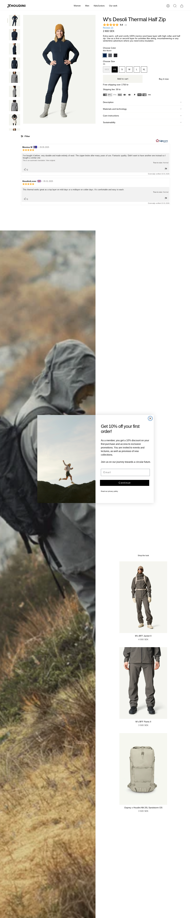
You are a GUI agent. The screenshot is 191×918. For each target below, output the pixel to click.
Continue (125, 483)
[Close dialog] (150, 418)
